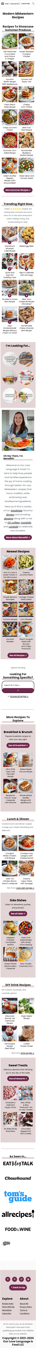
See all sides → (18, 913)
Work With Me (8, 1307)
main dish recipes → (25, 888)
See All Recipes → (18, 655)
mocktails (25, 522)
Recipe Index (7, 1303)
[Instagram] (21, 1279)
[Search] (18, 690)
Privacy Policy (26, 1307)
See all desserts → (18, 1078)
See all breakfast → (18, 745)
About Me (24, 1303)
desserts (8, 518)
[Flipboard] (28, 1279)
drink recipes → (27, 1053)
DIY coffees (14, 522)
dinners (10, 514)
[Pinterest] (14, 1279)
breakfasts (16, 510)
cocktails (13, 526)
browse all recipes (18, 696)
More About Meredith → (18, 537)
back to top (18, 1287)
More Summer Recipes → (18, 190)
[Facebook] (7, 1279)
